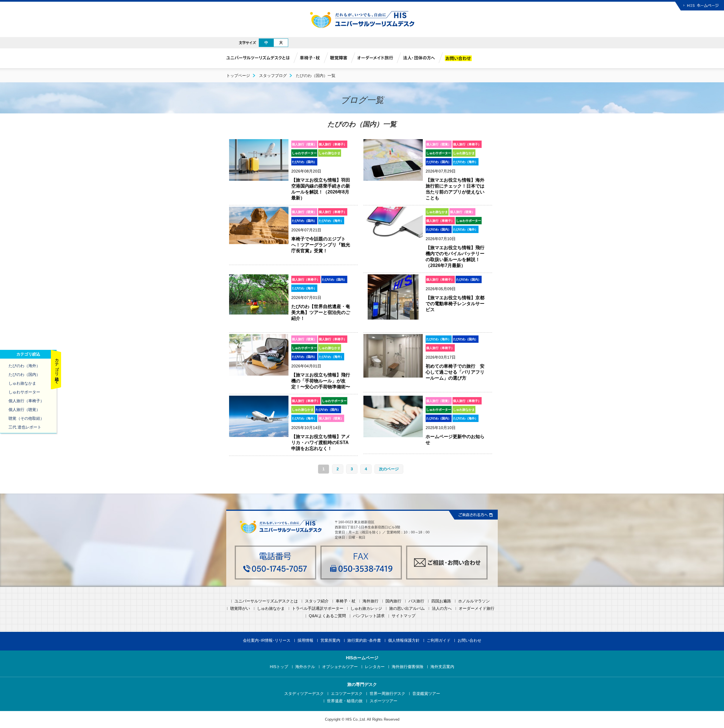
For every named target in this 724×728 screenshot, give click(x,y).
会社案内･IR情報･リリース (266, 640)
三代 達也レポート (24, 427)
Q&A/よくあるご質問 (327, 615)
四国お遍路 (441, 601)
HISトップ (279, 666)
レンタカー (375, 666)
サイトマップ (403, 615)
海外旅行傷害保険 (407, 666)
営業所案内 (330, 640)
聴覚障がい (240, 608)
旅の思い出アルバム (407, 608)
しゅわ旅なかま (22, 383)
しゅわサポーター (24, 392)
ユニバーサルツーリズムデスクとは (266, 601)
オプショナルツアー (340, 666)
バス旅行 (416, 601)
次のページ (389, 469)
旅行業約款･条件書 (364, 640)
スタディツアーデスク (304, 693)
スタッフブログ (273, 75)
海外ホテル (305, 666)
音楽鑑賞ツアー (426, 693)
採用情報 (305, 640)
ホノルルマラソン (474, 601)
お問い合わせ (469, 640)
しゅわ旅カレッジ (366, 608)
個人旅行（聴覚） (24, 409)
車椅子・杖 (345, 601)
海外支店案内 (442, 666)
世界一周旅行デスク (387, 693)
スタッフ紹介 (317, 601)
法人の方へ (442, 608)
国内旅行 (393, 601)
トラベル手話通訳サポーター (317, 608)
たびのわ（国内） (24, 374)
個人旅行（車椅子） (26, 401)
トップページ (238, 75)
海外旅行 (370, 601)
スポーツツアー (383, 701)
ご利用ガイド (439, 640)
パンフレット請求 (369, 615)
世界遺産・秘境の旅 (345, 701)
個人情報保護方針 (404, 640)
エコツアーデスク (347, 693)
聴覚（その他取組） (26, 418)
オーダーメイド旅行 (476, 608)
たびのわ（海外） (24, 365)
